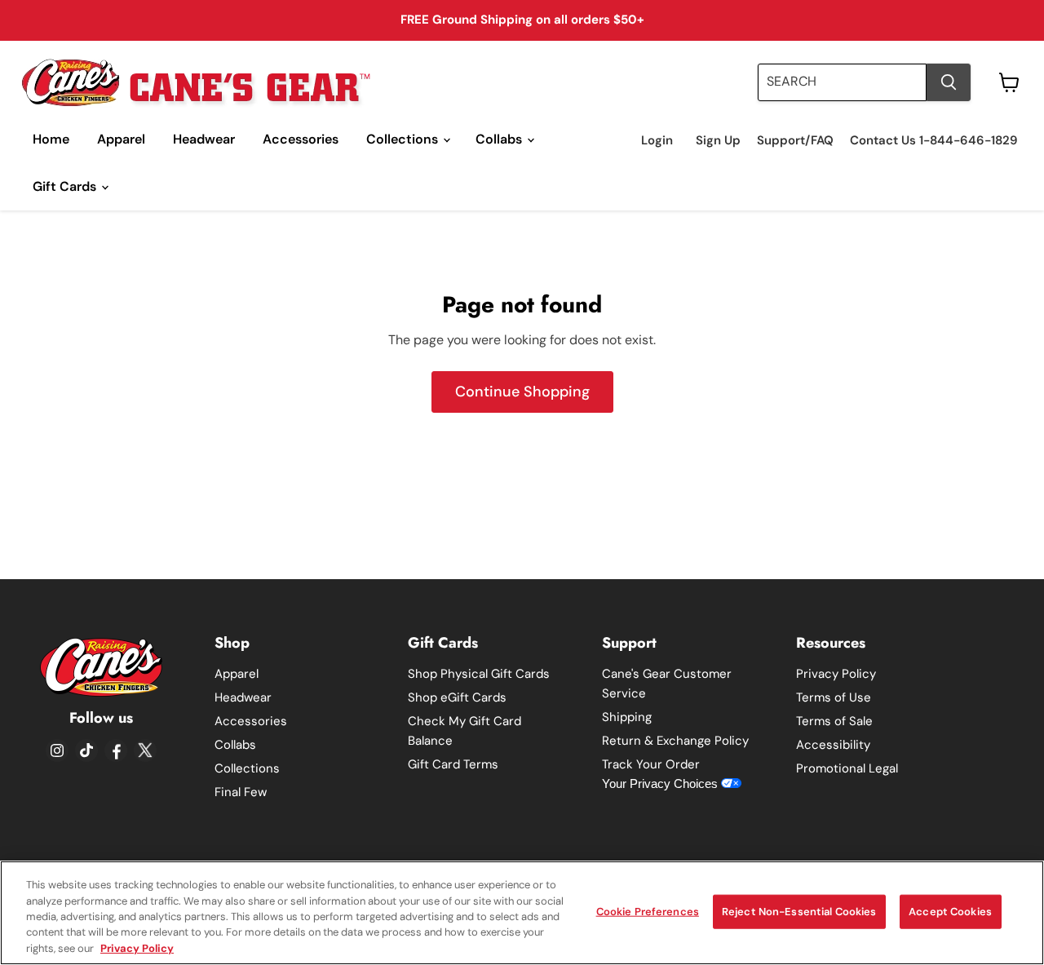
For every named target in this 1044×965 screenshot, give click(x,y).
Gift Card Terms (453, 764)
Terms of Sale (834, 721)
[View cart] (1009, 82)
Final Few (241, 792)
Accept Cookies (950, 912)
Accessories (300, 139)
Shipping (627, 717)
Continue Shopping (522, 391)
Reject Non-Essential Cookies (799, 912)
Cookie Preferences (647, 912)
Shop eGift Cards (457, 697)
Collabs (500, 139)
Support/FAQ (795, 141)
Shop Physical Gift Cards (479, 674)
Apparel (121, 139)
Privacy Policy (836, 674)
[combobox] (842, 82)
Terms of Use (833, 697)
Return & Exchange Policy (675, 741)
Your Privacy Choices (661, 783)
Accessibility (833, 745)
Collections (403, 139)
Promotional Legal (847, 768)
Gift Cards (66, 186)
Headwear (204, 139)
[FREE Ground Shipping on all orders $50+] (522, 20)
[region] (522, 913)
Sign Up (718, 141)
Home (51, 139)
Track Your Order (651, 764)
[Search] (949, 82)
